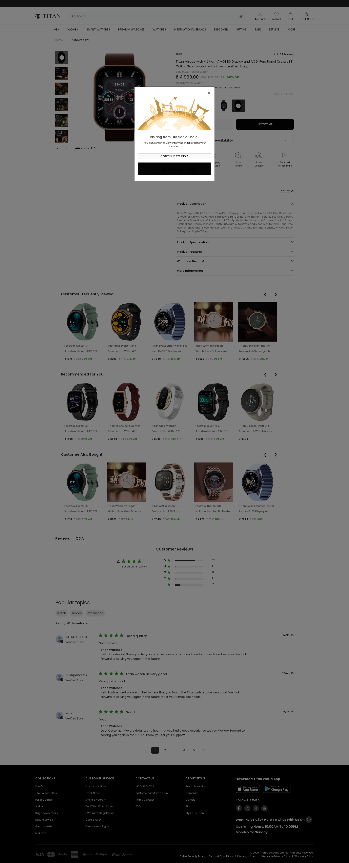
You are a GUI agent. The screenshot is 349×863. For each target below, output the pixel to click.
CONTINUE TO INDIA (174, 156)
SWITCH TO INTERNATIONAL (174, 169)
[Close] (174, 91)
